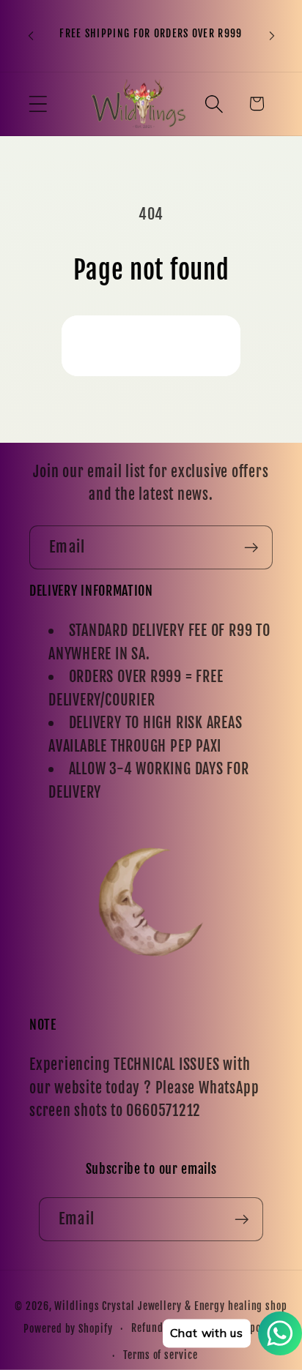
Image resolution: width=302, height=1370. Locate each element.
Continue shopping (151, 345)
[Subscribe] (251, 547)
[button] (38, 103)
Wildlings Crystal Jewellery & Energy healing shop (170, 1306)
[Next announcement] (272, 36)
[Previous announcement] (31, 36)
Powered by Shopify (67, 1329)
